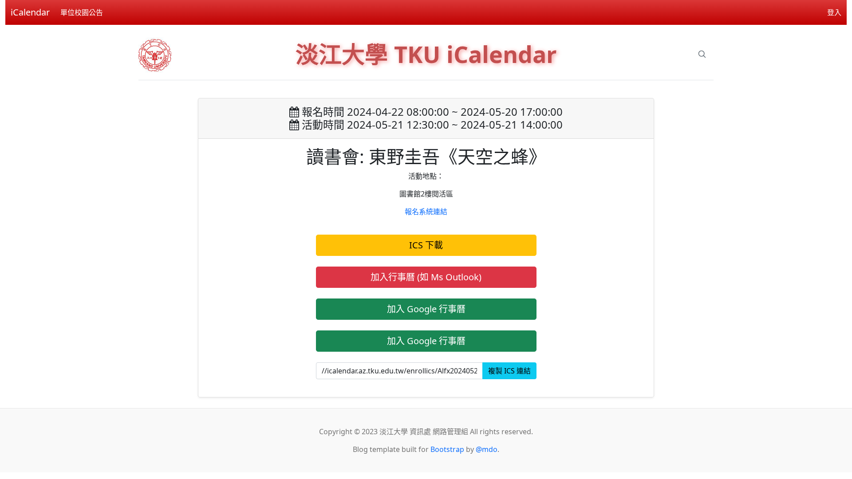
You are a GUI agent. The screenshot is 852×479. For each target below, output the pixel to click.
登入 (834, 12)
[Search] (702, 54)
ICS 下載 (426, 245)
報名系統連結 (426, 211)
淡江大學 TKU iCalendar (426, 54)
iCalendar (30, 12)
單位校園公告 (81, 12)
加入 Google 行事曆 (426, 309)
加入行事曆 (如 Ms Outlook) (426, 277)
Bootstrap (447, 449)
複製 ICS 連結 (509, 371)
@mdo (486, 449)
